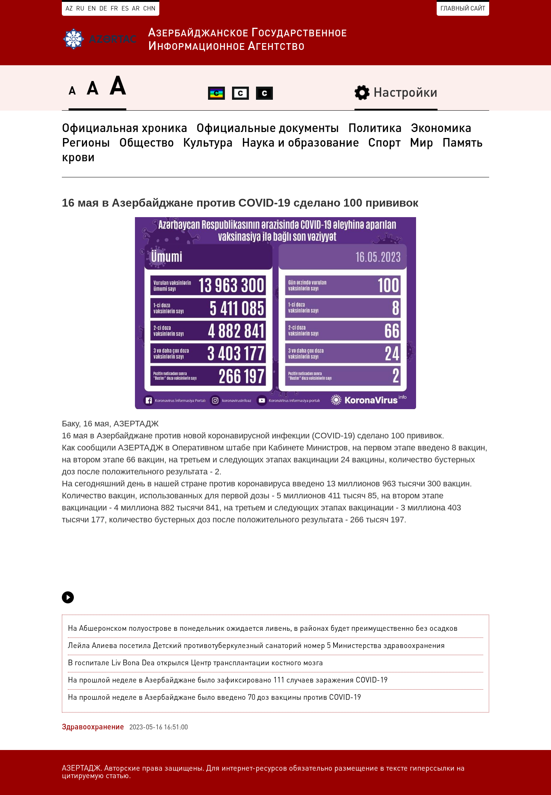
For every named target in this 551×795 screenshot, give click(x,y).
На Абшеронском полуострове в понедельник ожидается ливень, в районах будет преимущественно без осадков (263, 629)
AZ (69, 9)
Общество (146, 144)
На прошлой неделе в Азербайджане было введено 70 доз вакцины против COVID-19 (214, 698)
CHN (149, 9)
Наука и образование (300, 144)
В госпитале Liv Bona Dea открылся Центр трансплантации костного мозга (195, 663)
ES (125, 9)
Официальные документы (267, 129)
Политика (375, 129)
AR (136, 9)
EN (92, 9)
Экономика (441, 129)
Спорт (384, 144)
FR (114, 9)
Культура (208, 144)
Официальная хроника (124, 129)
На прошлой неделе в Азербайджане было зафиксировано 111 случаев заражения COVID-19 (228, 680)
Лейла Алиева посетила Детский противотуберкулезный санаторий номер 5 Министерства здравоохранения (256, 646)
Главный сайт (462, 9)
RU (80, 9)
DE (103, 9)
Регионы (86, 144)
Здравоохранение (93, 727)
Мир (421, 144)
